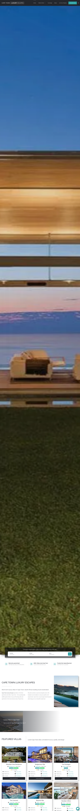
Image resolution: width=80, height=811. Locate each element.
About (55, 2)
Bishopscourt (12, 766)
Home (34, 2)
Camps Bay (38, 766)
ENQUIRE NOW (73, 2)
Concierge (50, 2)
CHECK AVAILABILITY (14, 778)
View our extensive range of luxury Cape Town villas (14, 723)
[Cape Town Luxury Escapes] (13, 3)
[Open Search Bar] (78, 3)
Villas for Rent (41, 2)
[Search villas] (70, 654)
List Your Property (63, 2)
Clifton (64, 766)
